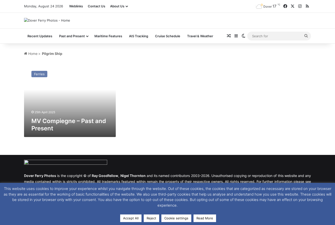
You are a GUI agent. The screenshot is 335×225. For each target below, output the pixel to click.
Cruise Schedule (167, 36)
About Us (117, 6)
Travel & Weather (200, 36)
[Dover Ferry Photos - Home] (47, 20)
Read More (204, 218)
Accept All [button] (131, 218)
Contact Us (96, 6)
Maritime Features (108, 36)
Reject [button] (151, 218)
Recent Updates (39, 36)
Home (32, 53)
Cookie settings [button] (176, 218)
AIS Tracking (138, 36)
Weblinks (76, 6)
